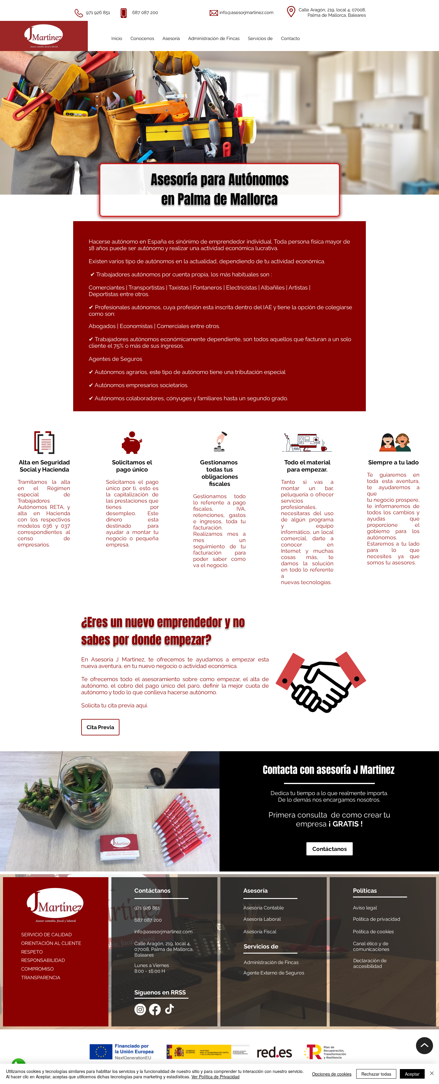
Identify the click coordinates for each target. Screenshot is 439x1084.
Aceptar (412, 1074)
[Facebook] (155, 1009)
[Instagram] (140, 1009)
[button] (171, 36)
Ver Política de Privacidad (215, 1077)
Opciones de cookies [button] (331, 1074)
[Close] (431, 1073)
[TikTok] (169, 1009)
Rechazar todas (376, 1074)
